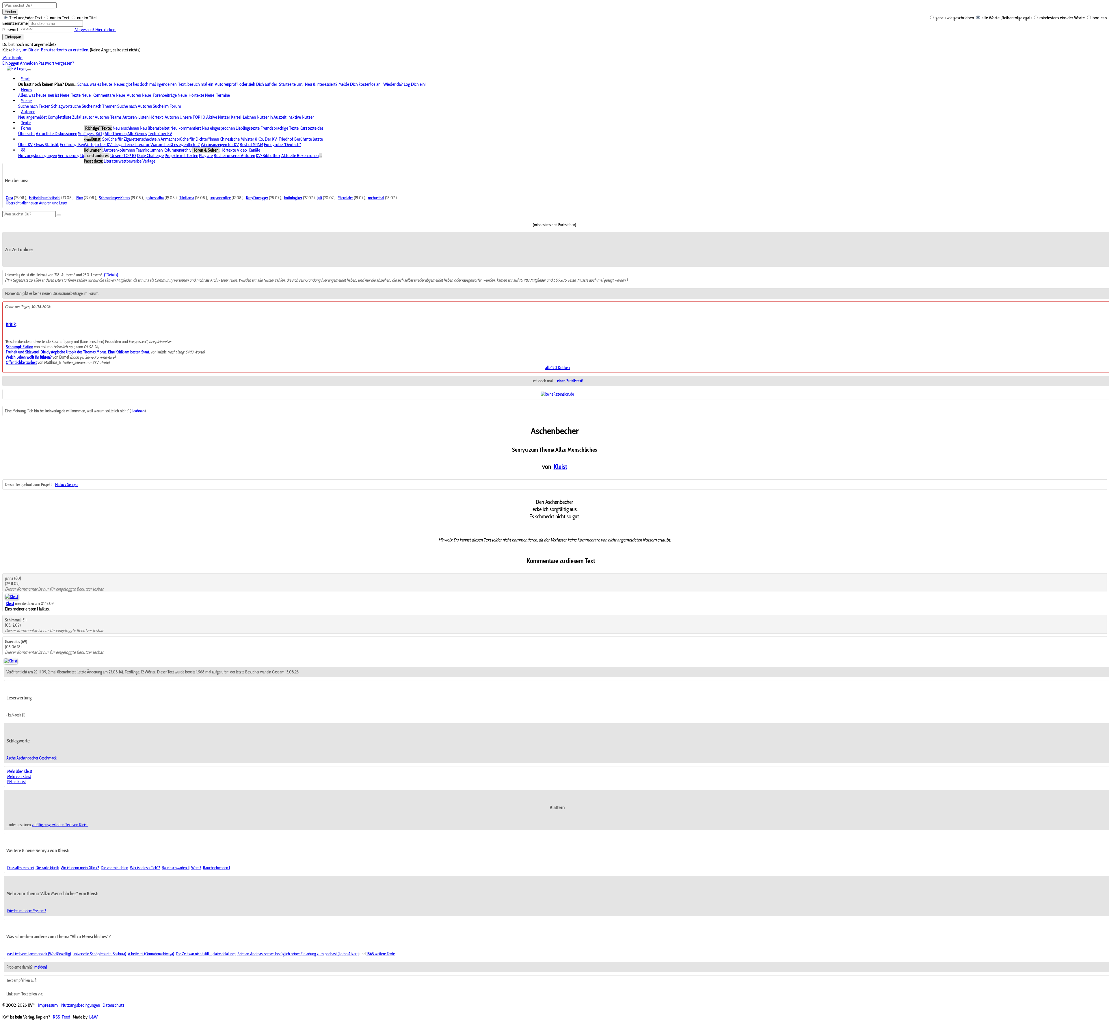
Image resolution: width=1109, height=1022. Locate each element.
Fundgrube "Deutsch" (282, 144)
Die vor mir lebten (114, 867)
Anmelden (29, 63)
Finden (10, 12)
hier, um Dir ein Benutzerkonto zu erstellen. (51, 50)
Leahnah (138, 411)
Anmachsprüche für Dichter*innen (190, 139)
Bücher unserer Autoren (234, 155)
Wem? (196, 867)
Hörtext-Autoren (164, 117)
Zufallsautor (83, 117)
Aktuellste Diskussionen (56, 133)
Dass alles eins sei (20, 867)
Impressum (48, 1005)
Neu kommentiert (185, 128)
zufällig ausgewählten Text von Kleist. (60, 824)
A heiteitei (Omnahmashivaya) (151, 953)
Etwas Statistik (46, 144)
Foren (26, 128)
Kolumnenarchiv (177, 150)
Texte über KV (160, 133)
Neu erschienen (126, 128)
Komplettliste (59, 117)
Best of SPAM (251, 144)
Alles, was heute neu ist (38, 95)
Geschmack (48, 758)
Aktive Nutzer (218, 117)
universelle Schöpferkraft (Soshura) (99, 953)
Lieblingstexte (248, 128)
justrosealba (155, 197)
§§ (23, 150)
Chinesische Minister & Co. (242, 139)
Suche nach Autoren (134, 106)
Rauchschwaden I (216, 867)
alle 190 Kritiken (557, 367)
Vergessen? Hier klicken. (95, 29)
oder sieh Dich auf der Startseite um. (271, 84)
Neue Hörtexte (191, 95)
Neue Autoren (128, 95)
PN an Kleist (16, 781)
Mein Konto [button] (12, 57)
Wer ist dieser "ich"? (145, 867)
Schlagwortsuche (66, 106)
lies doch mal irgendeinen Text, (160, 84)
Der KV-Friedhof (279, 139)
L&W (93, 1017)
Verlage (148, 161)
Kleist (560, 467)
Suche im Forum (167, 106)
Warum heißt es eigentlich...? (175, 144)
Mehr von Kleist (19, 776)
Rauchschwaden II (175, 867)
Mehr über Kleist (19, 771)
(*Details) (111, 275)
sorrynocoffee (220, 197)
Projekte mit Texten (181, 155)
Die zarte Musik (47, 867)
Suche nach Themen (99, 106)
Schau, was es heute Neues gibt (104, 84)
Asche (11, 758)
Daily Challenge (150, 155)
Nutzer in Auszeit (271, 117)
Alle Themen (115, 133)
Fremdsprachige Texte (279, 128)
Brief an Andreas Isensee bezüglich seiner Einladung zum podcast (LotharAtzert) (298, 953)
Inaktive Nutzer (300, 117)
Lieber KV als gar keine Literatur (122, 144)
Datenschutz (113, 1005)
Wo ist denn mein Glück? (80, 867)
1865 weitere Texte (380, 953)
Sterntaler (345, 197)
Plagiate (206, 155)
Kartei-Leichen (243, 117)
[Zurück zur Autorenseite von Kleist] (10, 661)
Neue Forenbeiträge (159, 95)
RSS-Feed (61, 1017)
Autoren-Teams (108, 117)
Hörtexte (228, 150)
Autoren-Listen (135, 117)
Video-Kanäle (248, 150)
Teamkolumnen (149, 150)
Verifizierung (68, 155)
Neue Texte (70, 95)
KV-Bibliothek (268, 155)
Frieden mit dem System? (26, 910)
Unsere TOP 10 (192, 117)
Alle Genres (137, 133)
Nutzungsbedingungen (37, 155)
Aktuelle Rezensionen (300, 155)
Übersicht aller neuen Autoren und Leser (36, 203)
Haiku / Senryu (66, 484)
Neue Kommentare (98, 95)
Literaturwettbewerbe (123, 161)
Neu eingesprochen (218, 128)
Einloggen (13, 37)
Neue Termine (217, 95)
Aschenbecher (27, 758)
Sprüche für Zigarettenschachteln (131, 139)
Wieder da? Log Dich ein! (404, 84)
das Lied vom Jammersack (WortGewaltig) (39, 953)
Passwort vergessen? (56, 63)
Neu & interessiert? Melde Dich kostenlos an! (343, 84)
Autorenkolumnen (119, 150)
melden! (40, 967)
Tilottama (186, 197)
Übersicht (26, 133)
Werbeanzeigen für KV (220, 144)
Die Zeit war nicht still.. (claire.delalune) (206, 953)
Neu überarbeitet (155, 128)
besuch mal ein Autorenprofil (213, 84)
